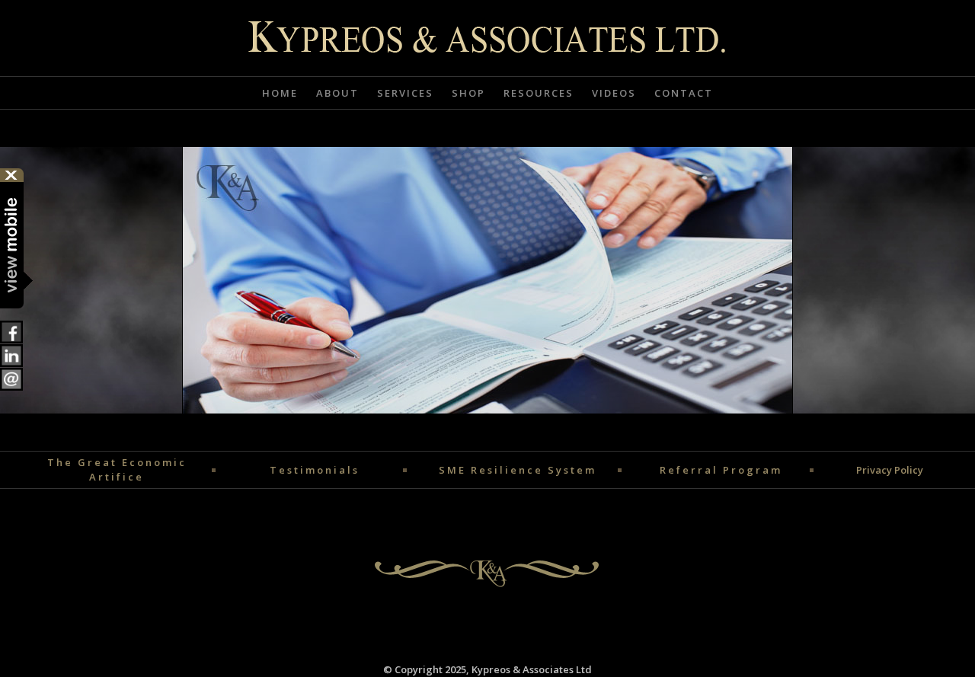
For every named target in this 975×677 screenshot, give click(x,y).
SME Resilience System (517, 470)
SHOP (468, 93)
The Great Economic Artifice (117, 469)
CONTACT (683, 93)
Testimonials (315, 470)
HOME (280, 93)
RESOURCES (538, 93)
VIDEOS (614, 93)
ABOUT (337, 93)
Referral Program (721, 470)
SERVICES (405, 93)
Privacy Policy (889, 470)
